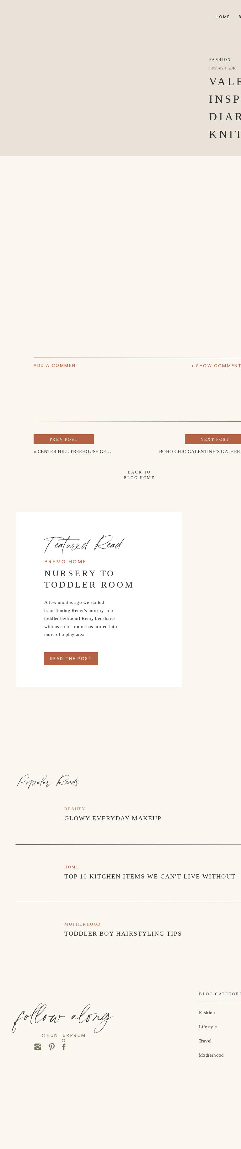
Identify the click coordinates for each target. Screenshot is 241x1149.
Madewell (75, 735)
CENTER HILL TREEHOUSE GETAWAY (80, 451)
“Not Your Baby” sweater (84, 691)
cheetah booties (149, 767)
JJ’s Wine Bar (197, 582)
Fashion (220, 59)
